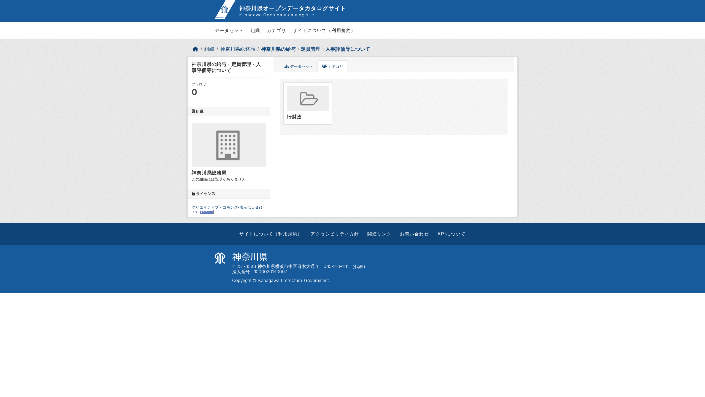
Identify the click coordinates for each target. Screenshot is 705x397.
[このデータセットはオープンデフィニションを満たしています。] (203, 212)
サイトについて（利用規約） (324, 30)
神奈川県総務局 (237, 49)
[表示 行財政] (307, 103)
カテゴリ (276, 30)
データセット (229, 30)
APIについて (451, 234)
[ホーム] (195, 49)
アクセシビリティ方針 (335, 234)
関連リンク (379, 234)
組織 (255, 30)
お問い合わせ (414, 234)
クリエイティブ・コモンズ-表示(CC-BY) (227, 207)
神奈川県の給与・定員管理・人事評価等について (315, 49)
